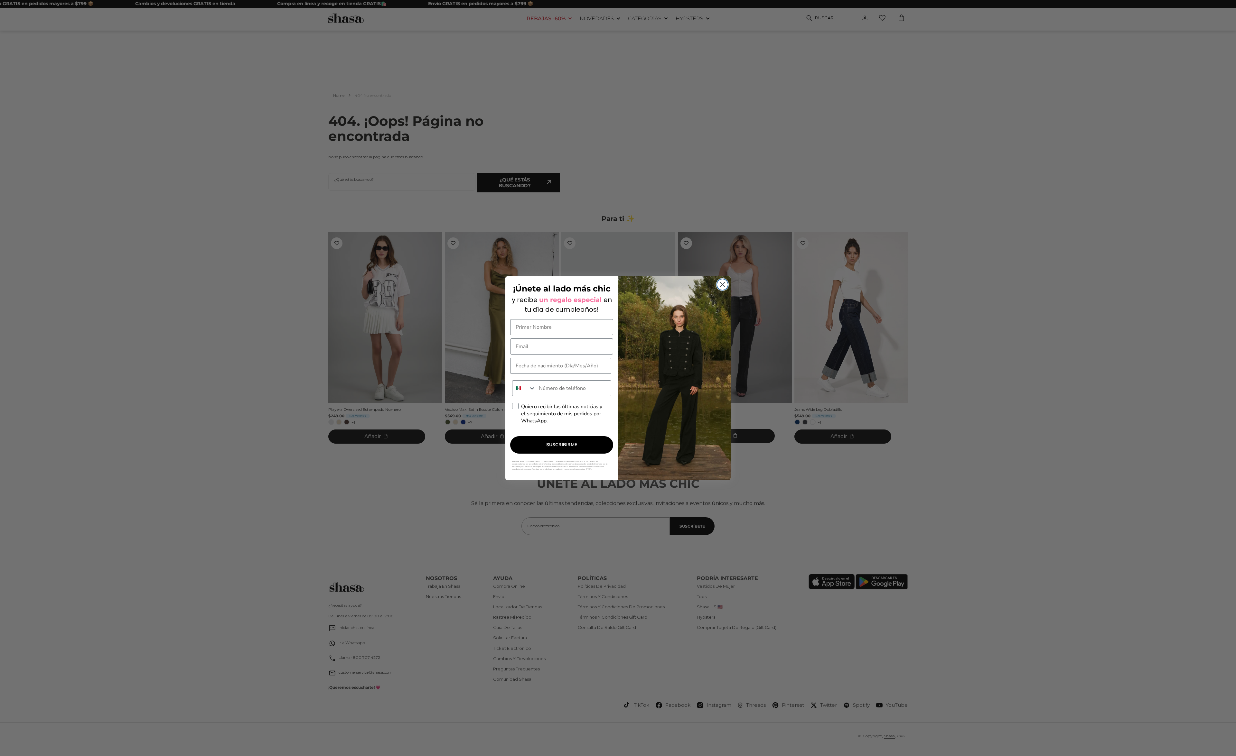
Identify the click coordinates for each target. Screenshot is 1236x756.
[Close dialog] (722, 284)
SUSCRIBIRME (561, 445)
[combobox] (524, 388)
